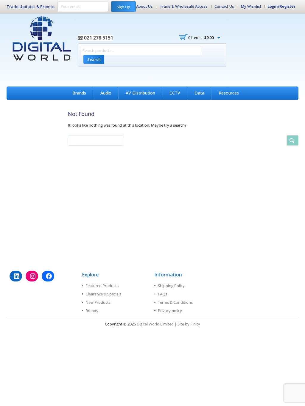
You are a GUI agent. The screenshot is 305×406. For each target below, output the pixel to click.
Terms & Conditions (175, 302)
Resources (229, 93)
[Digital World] (42, 38)
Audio (105, 93)
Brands (79, 93)
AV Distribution (140, 93)
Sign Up (123, 7)
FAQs (162, 294)
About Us (144, 6)
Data (199, 93)
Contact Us (224, 6)
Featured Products (102, 285)
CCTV (174, 93)
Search (94, 59)
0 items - (201, 37)
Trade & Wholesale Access (184, 6)
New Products (98, 302)
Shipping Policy (171, 285)
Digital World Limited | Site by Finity (168, 324)
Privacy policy (170, 310)
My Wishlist (251, 6)
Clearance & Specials (103, 294)
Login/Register (281, 6)
